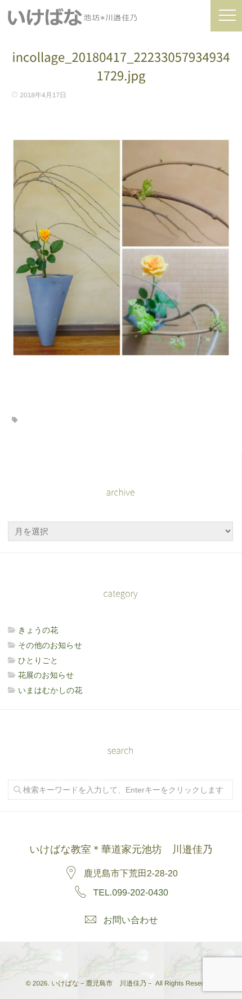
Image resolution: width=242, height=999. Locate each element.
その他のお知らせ (50, 645)
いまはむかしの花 (50, 690)
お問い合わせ (130, 920)
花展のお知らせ (46, 675)
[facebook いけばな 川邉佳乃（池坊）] (120, 955)
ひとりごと (38, 660)
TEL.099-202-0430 (130, 893)
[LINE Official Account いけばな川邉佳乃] (145, 955)
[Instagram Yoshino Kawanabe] (95, 955)
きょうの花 (38, 630)
